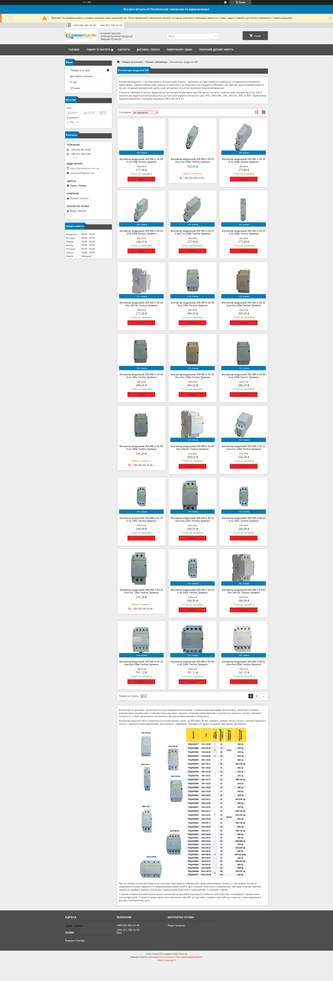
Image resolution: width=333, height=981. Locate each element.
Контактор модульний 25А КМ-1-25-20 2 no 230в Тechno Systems (243, 232)
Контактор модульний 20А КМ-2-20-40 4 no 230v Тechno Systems (141, 376)
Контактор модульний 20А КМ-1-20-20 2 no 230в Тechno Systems (243, 160)
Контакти (124, 49)
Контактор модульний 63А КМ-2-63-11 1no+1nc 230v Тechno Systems (141, 591)
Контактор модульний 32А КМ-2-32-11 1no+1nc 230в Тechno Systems (243, 447)
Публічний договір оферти (216, 49)
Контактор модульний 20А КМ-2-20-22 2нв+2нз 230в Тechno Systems (243, 304)
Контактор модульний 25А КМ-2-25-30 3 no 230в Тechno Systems (243, 376)
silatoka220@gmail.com (82, 173)
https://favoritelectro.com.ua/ (84, 168)
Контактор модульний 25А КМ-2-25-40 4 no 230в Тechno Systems (141, 447)
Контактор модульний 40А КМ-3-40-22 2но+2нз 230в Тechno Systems (243, 663)
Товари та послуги (98, 49)
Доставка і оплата (148, 49)
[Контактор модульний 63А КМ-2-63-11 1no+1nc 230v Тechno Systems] (141, 568)
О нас (73, 82)
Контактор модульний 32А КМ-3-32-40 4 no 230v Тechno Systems (192, 663)
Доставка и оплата (81, 76)
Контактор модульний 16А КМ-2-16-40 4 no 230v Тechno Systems (192, 304)
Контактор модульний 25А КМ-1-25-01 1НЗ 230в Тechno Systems (141, 232)
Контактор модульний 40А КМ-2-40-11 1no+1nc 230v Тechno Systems (192, 519)
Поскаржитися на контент (162, 957)
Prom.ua (183, 954)
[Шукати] (215, 36)
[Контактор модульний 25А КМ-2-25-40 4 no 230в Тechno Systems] (141, 424)
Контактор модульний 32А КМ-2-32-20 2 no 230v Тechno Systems (141, 519)
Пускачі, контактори (156, 62)
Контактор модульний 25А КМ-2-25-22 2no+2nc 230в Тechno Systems (192, 376)
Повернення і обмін (179, 49)
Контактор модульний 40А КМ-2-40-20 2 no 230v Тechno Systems (243, 519)
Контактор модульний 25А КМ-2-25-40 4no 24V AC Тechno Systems (192, 447)
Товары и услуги (80, 70)
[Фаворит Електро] (80, 36)
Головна (74, 49)
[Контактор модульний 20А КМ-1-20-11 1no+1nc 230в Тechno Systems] (192, 137)
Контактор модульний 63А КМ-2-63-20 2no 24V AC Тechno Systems (243, 591)
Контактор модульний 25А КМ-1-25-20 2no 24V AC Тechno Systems (141, 304)
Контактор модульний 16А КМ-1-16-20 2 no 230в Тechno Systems (141, 160)
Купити (141, 179)
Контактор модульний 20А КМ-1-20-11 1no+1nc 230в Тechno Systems (192, 160)
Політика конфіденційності (189, 957)
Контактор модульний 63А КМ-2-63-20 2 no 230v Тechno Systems (192, 591)
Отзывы (75, 88)
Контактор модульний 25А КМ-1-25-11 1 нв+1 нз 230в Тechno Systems (192, 232)
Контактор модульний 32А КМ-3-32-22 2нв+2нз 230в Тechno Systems (141, 663)
